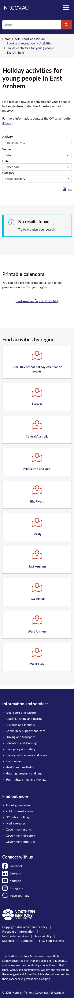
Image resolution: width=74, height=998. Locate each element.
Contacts (26, 940)
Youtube (15, 880)
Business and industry (20, 724)
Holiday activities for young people (30, 48)
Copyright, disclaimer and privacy (24, 927)
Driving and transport (20, 737)
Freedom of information (18, 931)
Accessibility (43, 936)
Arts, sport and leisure (30, 38)
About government (18, 805)
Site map (8, 940)
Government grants (19, 829)
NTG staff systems (51, 940)
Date (5, 161)
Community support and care (25, 730)
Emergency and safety (20, 749)
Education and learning (21, 743)
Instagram (16, 888)
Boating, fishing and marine (24, 718)
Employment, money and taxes (26, 755)
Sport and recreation (21, 43)
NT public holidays (18, 817)
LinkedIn (15, 873)
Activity (7, 136)
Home (6, 38)
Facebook (16, 866)
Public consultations (19, 811)
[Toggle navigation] (65, 8)
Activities (45, 43)
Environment (14, 761)
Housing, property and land (24, 773)
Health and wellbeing (20, 767)
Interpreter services (15, 936)
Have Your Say (19, 895)
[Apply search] (66, 24)
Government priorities (20, 841)
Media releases (16, 823)
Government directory (20, 835)
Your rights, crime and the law (26, 779)
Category (8, 172)
